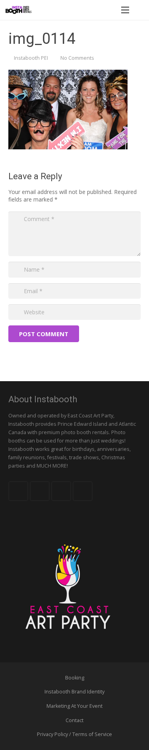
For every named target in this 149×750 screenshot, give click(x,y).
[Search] (141, 10)
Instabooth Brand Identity (74, 691)
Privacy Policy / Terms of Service (74, 734)
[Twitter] (40, 491)
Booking (74, 677)
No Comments (77, 58)
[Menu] (124, 10)
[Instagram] (83, 491)
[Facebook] (18, 491)
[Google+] (61, 491)
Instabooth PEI (31, 58)
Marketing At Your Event (74, 706)
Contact (74, 720)
